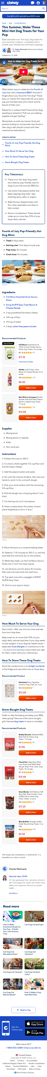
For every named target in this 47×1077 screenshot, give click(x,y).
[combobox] (23, 8)
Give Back (11, 1069)
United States (25, 1055)
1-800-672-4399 (14, 1047)
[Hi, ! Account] (39, 3)
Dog (10, 23)
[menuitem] (23, 144)
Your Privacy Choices (25, 1072)
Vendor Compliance (36, 1063)
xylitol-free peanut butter (24, 326)
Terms (12, 1060)
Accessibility (32, 1060)
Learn (39, 1066)
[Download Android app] (35, 1032)
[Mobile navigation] (3, 3)
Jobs (32, 1066)
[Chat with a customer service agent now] (32, 3)
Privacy (21, 1060)
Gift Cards (22, 1069)
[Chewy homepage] (13, 3)
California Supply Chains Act (14, 1063)
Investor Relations (20, 1066)
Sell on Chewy (34, 1069)
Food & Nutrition (20, 23)
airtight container (36, 666)
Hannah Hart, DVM (18, 876)
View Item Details (26, 361)
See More (13, 893)
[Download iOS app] (35, 1024)
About (7, 1066)
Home (4, 23)
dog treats (19, 721)
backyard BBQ (24, 92)
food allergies (18, 646)
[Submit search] (43, 8)
